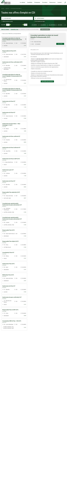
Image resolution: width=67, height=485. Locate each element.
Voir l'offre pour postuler (47, 81)
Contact (60, 2)
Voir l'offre (60, 43)
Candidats (29, 2)
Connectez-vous (14, 29)
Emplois (7, 8)
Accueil (2, 8)
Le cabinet (22, 2)
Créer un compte (5, 29)
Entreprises (37, 2)
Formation (44, 2)
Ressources (52, 2)
